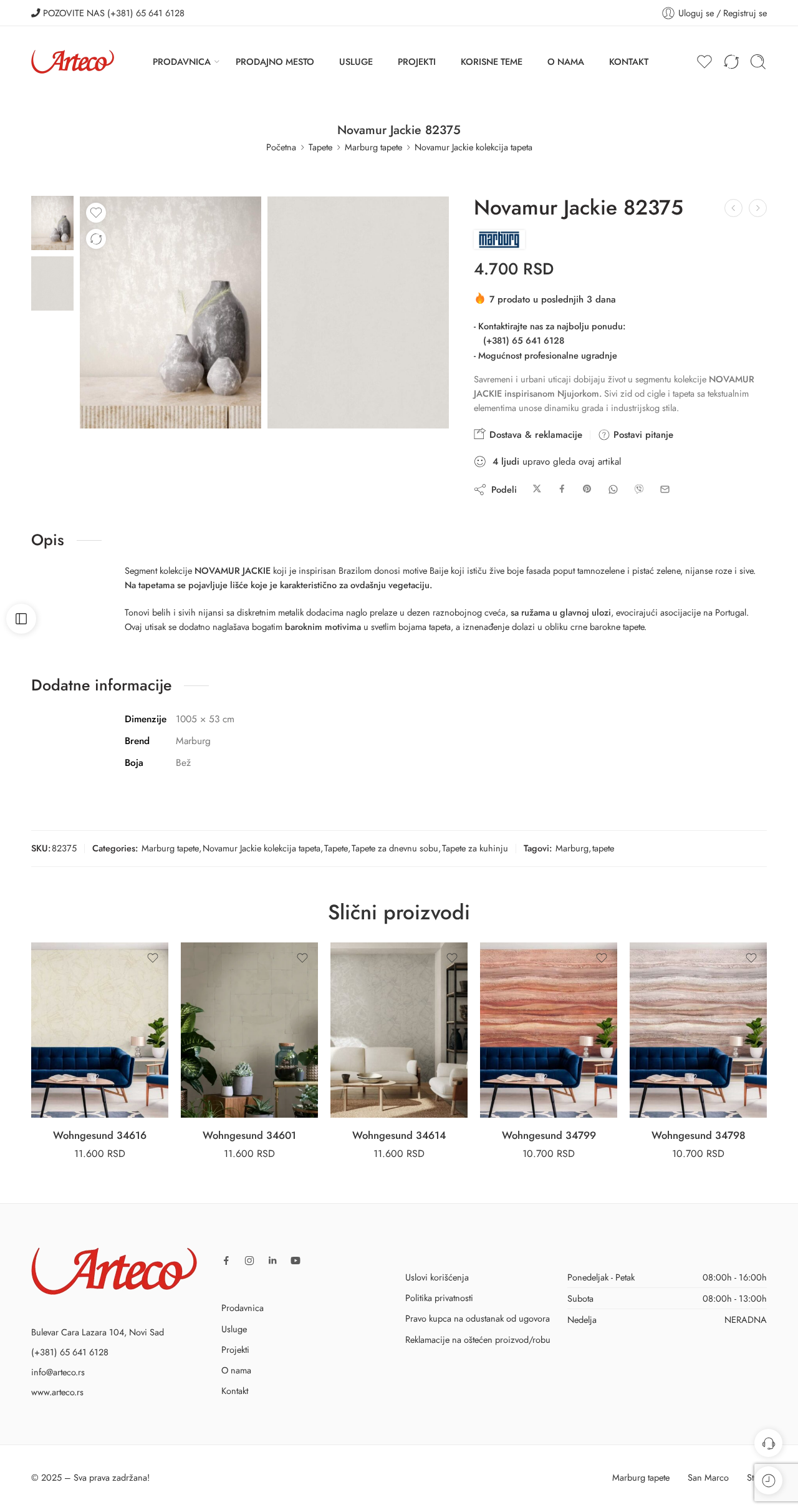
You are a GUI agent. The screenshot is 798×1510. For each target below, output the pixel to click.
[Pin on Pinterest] (587, 489)
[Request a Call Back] (768, 1443)
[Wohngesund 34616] (99, 1030)
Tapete (320, 146)
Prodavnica (242, 1307)
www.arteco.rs (57, 1391)
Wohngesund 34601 (249, 1135)
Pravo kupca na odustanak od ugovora (477, 1318)
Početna (281, 146)
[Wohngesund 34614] (399, 1030)
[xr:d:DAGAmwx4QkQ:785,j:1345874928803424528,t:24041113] (52, 221)
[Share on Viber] (639, 489)
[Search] (758, 61)
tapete (603, 847)
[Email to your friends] (665, 489)
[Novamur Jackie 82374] (733, 208)
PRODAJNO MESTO (275, 61)
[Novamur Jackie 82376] (758, 208)
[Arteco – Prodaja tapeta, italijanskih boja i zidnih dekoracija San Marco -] (72, 62)
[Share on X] (537, 489)
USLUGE (356, 61)
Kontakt (234, 1390)
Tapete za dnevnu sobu (395, 847)
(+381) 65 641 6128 (523, 340)
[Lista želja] (96, 213)
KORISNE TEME (491, 61)
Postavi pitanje (641, 435)
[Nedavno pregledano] (768, 1480)
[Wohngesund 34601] (249, 1030)
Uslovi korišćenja (437, 1277)
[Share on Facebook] (562, 489)
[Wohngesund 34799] (548, 1030)
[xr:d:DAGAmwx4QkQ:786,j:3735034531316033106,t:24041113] (358, 312)
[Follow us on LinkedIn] (272, 1261)
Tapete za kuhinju (475, 847)
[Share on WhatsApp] (613, 489)
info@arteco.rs (58, 1371)
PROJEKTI (417, 61)
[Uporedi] (96, 239)
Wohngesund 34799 (549, 1135)
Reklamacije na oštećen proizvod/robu (477, 1339)
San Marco (708, 1477)
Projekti (235, 1349)
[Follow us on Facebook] (226, 1261)
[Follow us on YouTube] (295, 1260)
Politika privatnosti (439, 1297)
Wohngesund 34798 (698, 1135)
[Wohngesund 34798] (698, 1030)
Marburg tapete (373, 146)
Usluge (234, 1328)
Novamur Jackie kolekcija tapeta (473, 146)
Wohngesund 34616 (100, 1135)
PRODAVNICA (182, 61)
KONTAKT (628, 61)
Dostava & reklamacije (534, 435)
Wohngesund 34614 (399, 1135)
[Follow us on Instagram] (249, 1260)
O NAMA (565, 61)
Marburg (572, 847)
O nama (236, 1370)
